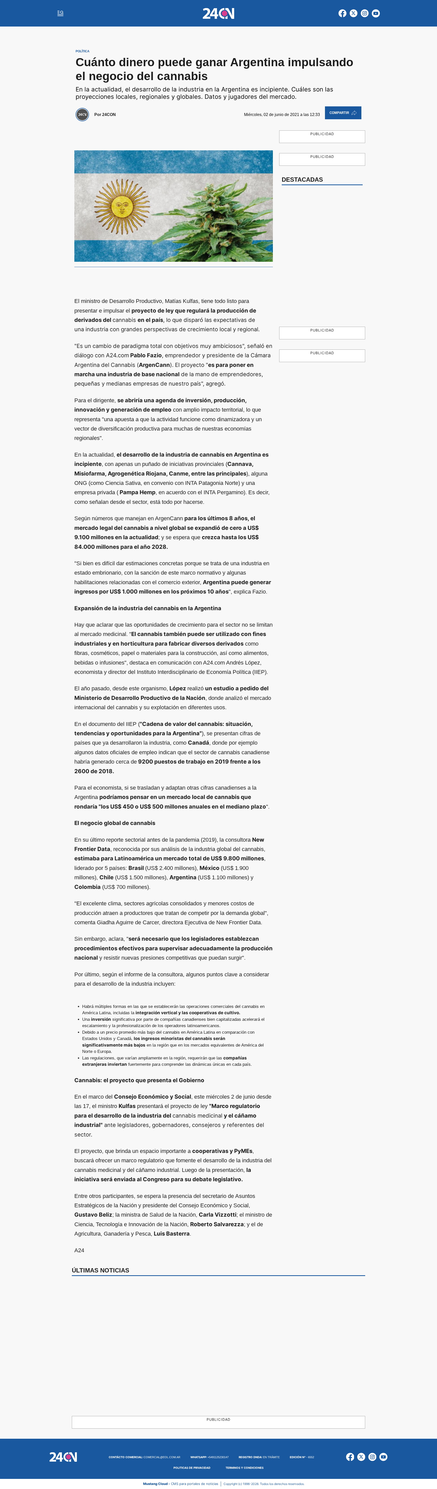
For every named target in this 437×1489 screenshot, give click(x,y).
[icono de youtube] (376, 13)
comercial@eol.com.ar (144, 1457)
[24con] (218, 13)
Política (83, 51)
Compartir (339, 113)
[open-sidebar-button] (60, 13)
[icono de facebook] (342, 13)
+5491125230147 (209, 1457)
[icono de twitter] (353, 13)
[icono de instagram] (365, 13)
